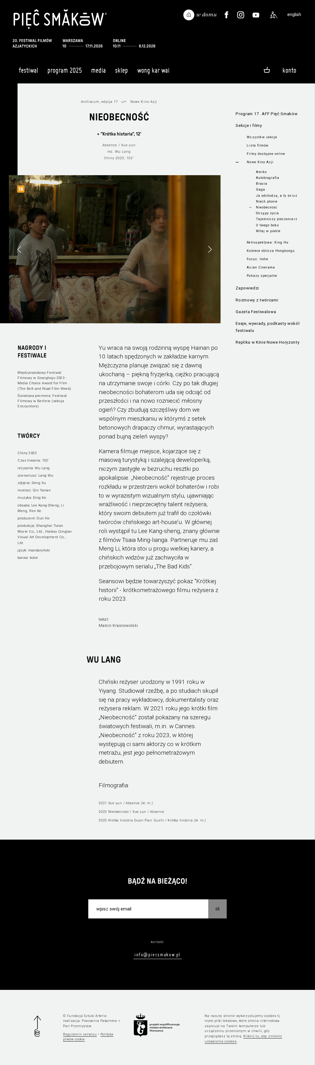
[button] (210, 249)
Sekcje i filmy (249, 125)
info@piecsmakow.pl (157, 954)
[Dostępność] (274, 15)
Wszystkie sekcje (262, 137)
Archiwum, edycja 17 (99, 102)
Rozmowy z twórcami (257, 300)
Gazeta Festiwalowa (256, 311)
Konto (289, 70)
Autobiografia (267, 178)
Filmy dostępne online (266, 154)
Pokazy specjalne (262, 276)
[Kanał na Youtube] (256, 15)
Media (98, 70)
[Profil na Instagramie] (240, 15)
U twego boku (267, 225)
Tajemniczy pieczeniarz (276, 219)
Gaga (260, 190)
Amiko (261, 172)
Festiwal (28, 70)
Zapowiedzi (247, 288)
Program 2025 (64, 70)
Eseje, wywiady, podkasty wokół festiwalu (268, 327)
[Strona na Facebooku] (226, 15)
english (294, 14)
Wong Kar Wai (153, 70)
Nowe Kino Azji (260, 162)
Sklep (121, 70)
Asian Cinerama (261, 267)
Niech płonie (266, 202)
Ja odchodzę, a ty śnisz (276, 196)
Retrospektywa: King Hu (268, 242)
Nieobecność (266, 207)
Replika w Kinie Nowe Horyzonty (267, 342)
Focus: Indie (257, 259)
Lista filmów (257, 145)
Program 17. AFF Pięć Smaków (266, 113)
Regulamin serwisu (80, 1034)
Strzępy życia (267, 213)
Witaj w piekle (268, 231)
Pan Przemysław (77, 1026)
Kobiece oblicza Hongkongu (271, 251)
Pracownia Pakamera (99, 1021)
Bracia (261, 184)
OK (217, 908)
